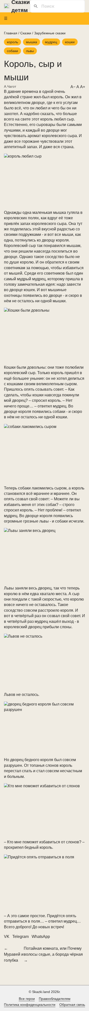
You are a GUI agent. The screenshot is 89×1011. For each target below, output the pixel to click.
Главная (10, 33)
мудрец (51, 42)
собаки (12, 51)
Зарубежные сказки (50, 33)
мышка (31, 42)
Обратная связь (72, 1005)
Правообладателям (54, 999)
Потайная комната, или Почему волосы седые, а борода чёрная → (53, 954)
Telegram (20, 936)
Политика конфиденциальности (29, 1005)
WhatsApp (41, 936)
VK (6, 936)
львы (30, 51)
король (12, 42)
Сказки (25, 33)
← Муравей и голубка (13, 954)
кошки (70, 42)
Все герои (27, 999)
